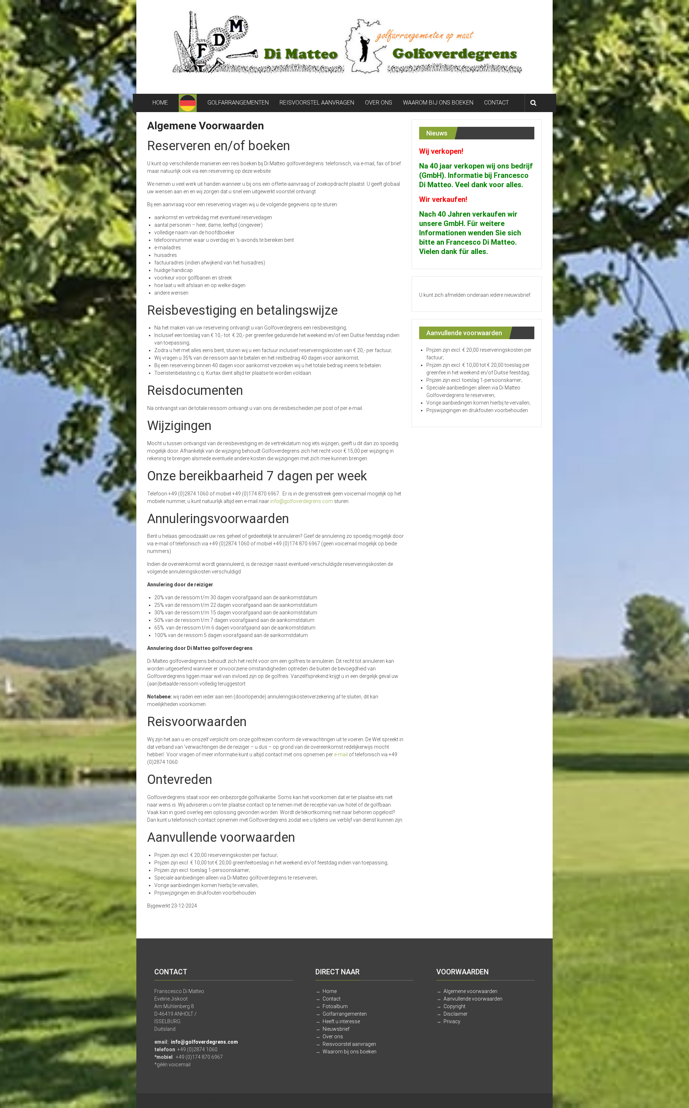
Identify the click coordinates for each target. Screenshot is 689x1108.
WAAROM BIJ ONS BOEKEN (438, 102)
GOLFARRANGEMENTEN (238, 102)
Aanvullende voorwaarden (473, 999)
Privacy (452, 1021)
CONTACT (496, 102)
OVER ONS (378, 102)
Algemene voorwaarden (470, 991)
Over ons (333, 1036)
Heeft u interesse (341, 1021)
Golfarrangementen (345, 1014)
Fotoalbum (335, 1006)
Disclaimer (456, 1014)
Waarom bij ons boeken (349, 1051)
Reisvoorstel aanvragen (349, 1044)
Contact (332, 999)
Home (330, 991)
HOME (160, 102)
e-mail (341, 754)
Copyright (454, 1006)
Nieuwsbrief (336, 1029)
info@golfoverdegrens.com (301, 501)
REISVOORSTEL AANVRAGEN (317, 102)
